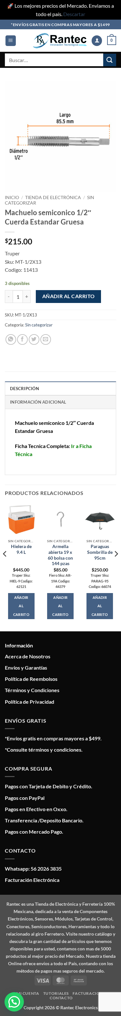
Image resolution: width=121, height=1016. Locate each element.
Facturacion (88, 993)
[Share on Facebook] (22, 339)
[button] (10, 40)
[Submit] (109, 60)
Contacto (61, 997)
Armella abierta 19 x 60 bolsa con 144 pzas (60, 555)
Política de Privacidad (29, 702)
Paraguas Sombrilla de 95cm (100, 552)
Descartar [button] (74, 14)
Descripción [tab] (24, 388)
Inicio (12, 197)
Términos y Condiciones (32, 690)
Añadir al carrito (68, 296)
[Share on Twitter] (34, 339)
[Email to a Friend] (45, 339)
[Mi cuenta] (97, 40)
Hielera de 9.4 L (21, 549)
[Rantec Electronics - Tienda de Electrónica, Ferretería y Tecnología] (59, 40)
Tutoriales (56, 993)
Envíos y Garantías (26, 667)
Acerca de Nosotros (27, 656)
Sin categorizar (39, 324)
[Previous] (5, 567)
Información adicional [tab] (38, 402)
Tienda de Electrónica (53, 197)
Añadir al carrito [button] (21, 605)
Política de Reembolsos (31, 679)
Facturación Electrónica (32, 880)
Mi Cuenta (27, 993)
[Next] (116, 567)
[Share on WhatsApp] (10, 339)
